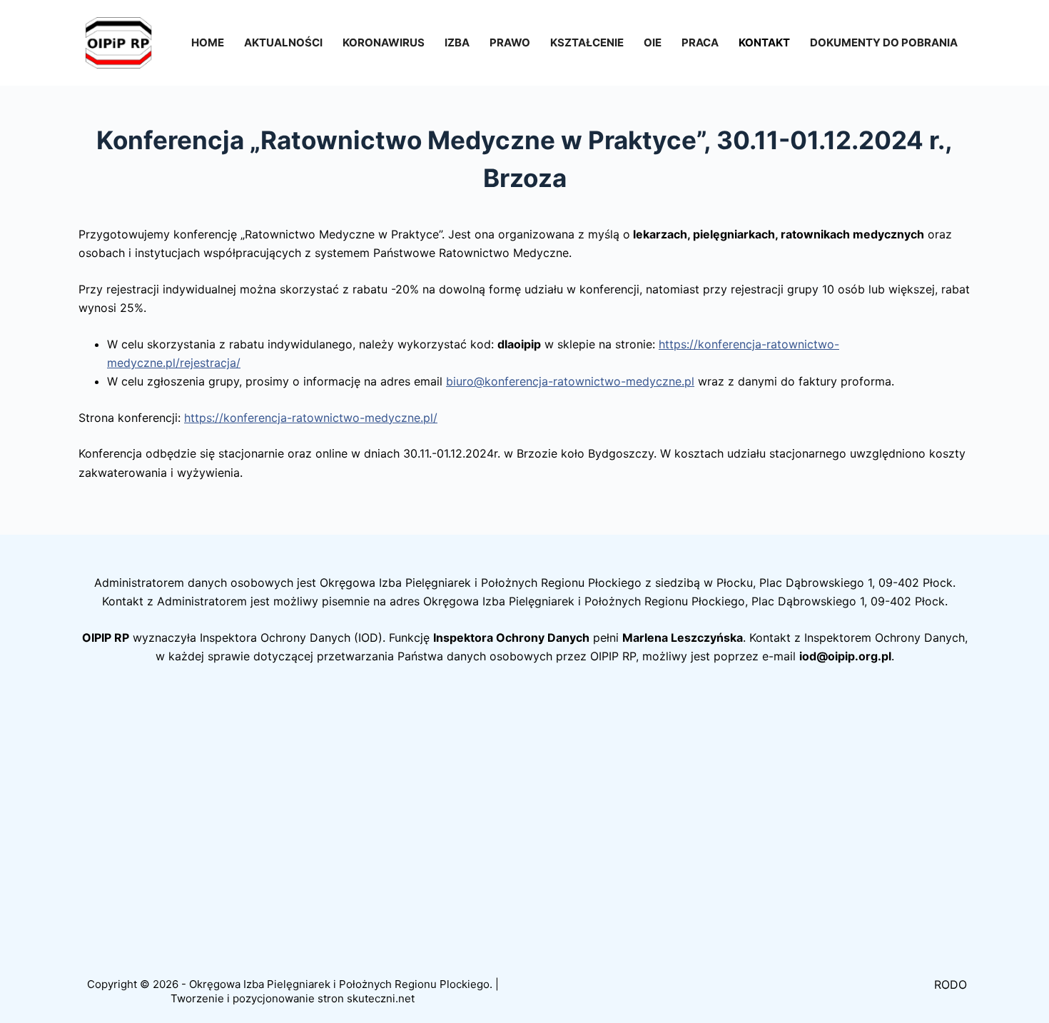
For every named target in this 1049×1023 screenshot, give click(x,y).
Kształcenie (587, 42)
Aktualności (283, 42)
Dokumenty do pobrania (884, 42)
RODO (950, 984)
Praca (700, 42)
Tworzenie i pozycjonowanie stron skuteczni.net (293, 998)
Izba (457, 42)
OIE (653, 42)
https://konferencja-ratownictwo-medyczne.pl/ (310, 417)
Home (207, 42)
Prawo (510, 42)
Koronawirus (384, 42)
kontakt (764, 42)
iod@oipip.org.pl (845, 656)
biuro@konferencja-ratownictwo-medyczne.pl (570, 381)
